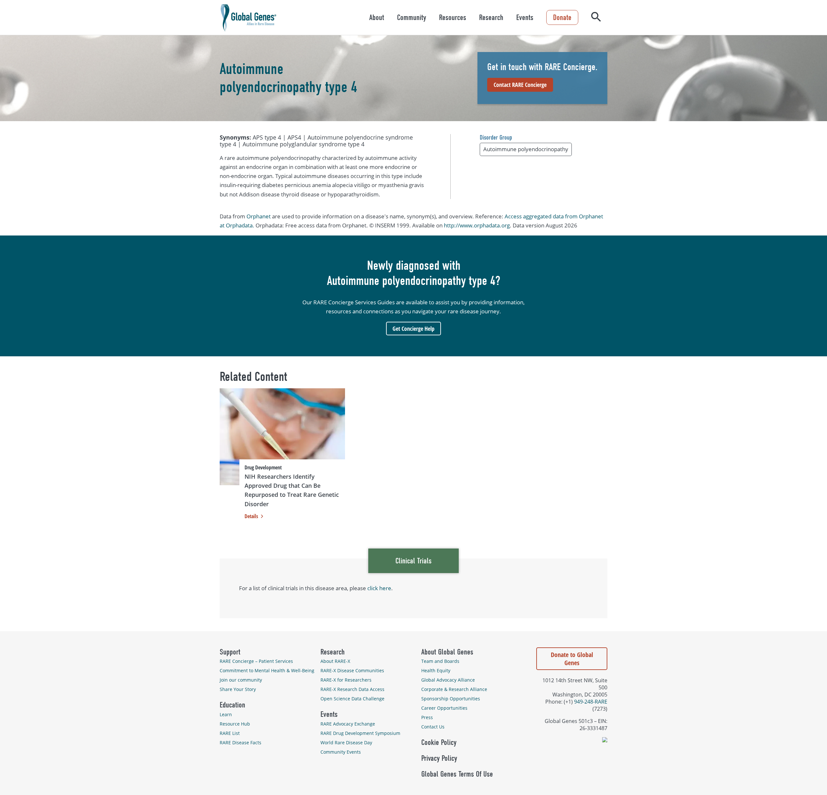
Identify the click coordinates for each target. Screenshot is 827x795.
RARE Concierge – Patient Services (256, 661)
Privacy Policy (439, 758)
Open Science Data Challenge (352, 699)
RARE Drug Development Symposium (360, 733)
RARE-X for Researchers (346, 680)
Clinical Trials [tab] (413, 560)
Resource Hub (235, 724)
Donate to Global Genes (572, 658)
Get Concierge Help (413, 328)
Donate (562, 17)
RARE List (230, 733)
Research (491, 17)
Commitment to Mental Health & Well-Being (267, 670)
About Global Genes (447, 651)
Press (427, 717)
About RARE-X (335, 661)
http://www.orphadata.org (477, 225)
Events (524, 17)
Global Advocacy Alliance (448, 680)
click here (379, 588)
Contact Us (433, 727)
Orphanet (258, 216)
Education (232, 704)
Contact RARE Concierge (520, 85)
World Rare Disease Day (346, 742)
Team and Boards (440, 661)
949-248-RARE (590, 701)
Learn (226, 714)
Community (411, 17)
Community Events (340, 752)
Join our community (241, 680)
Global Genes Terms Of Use (457, 774)
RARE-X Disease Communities (352, 670)
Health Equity (435, 670)
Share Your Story (238, 689)
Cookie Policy (438, 742)
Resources (452, 17)
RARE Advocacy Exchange (347, 724)
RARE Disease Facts (240, 742)
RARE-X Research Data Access (352, 689)
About (376, 17)
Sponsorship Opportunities (450, 699)
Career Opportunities (444, 708)
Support (230, 651)
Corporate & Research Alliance (454, 689)
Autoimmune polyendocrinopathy (525, 149)
